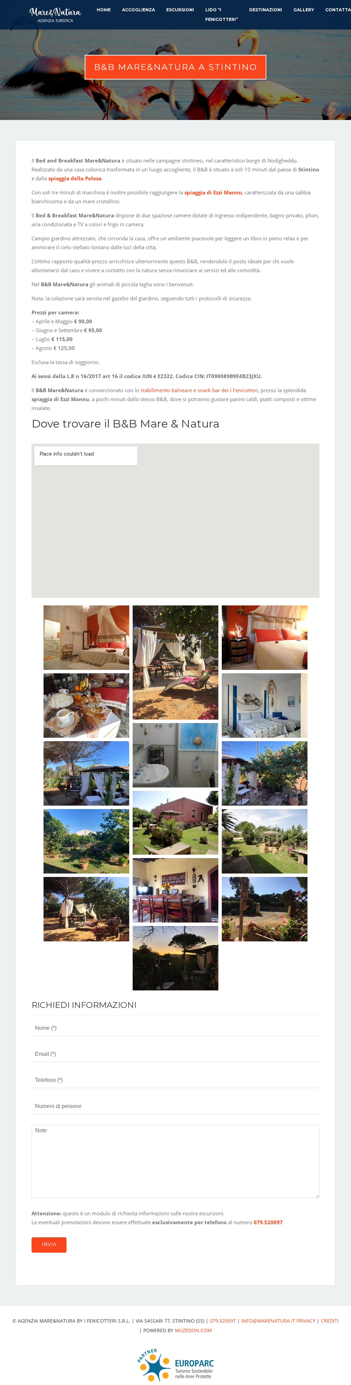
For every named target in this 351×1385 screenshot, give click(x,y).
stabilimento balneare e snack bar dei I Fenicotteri (199, 390)
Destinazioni (265, 9)
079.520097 (268, 1222)
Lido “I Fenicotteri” (221, 14)
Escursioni (180, 9)
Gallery (303, 9)
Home (104, 9)
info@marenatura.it (268, 1320)
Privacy (305, 1320)
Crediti (330, 1320)
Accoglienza (138, 9)
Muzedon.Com (193, 1330)
